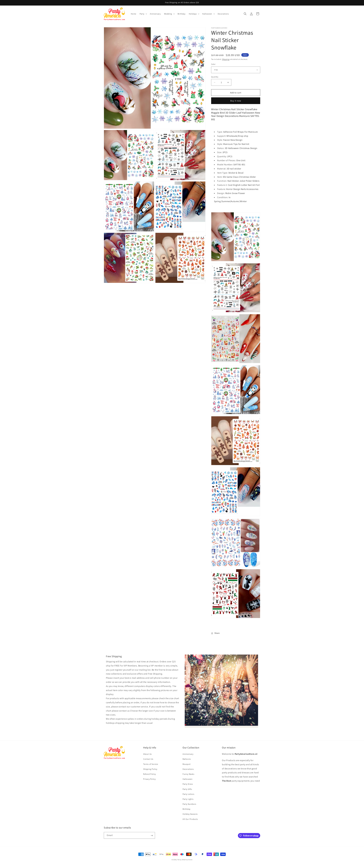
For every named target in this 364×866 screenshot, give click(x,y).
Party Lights (188, 799)
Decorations (188, 769)
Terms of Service (150, 764)
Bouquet (187, 764)
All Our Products (190, 819)
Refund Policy (149, 774)
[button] (143, 14)
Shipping (225, 59)
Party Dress (188, 784)
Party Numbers (189, 804)
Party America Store (184, 859)
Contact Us (148, 759)
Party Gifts (187, 789)
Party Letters (188, 794)
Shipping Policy (150, 769)
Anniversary (188, 754)
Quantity (214, 77)
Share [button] (217, 633)
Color (213, 64)
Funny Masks (188, 774)
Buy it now (235, 100)
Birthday (186, 809)
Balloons (187, 759)
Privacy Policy (149, 779)
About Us (147, 754)
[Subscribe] (152, 835)
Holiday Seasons (190, 814)
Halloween (187, 779)
